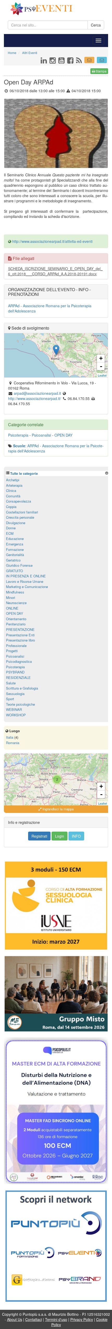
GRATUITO (14, 570)
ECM (10, 533)
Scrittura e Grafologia (22, 688)
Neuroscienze (16, 602)
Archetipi (12, 479)
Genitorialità (15, 554)
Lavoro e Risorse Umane (24, 581)
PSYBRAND (15, 672)
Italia (9, 737)
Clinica (11, 490)
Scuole (19, 445)
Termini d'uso (56, 1319)
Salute (11, 682)
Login (59, 836)
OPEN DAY (63, 435)
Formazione (15, 549)
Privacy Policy (81, 1319)
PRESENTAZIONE (20, 629)
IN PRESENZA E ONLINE (26, 575)
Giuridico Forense (19, 565)
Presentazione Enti (20, 634)
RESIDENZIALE (18, 677)
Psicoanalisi (41, 435)
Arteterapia (14, 485)
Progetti (12, 650)
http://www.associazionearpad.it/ (34, 398)
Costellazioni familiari (22, 512)
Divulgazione (15, 522)
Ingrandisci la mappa (57, 808)
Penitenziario (16, 624)
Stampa (101, 71)
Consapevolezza (18, 501)
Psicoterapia (18, 435)
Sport (10, 698)
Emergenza (14, 544)
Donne (11, 527)
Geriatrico (13, 560)
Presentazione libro (20, 640)
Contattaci (33, 1319)
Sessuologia (15, 693)
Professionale (16, 645)
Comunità (13, 495)
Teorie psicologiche (20, 704)
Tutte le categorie (24, 473)
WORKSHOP (16, 714)
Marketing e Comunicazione (27, 586)
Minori (10, 597)
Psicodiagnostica (19, 661)
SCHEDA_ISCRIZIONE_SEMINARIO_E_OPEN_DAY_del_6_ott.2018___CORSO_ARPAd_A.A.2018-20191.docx (55, 271)
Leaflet (102, 375)
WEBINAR (14, 709)
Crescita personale (20, 517)
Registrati (39, 836)
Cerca (96, 25)
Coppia (11, 506)
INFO (76, 836)
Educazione (15, 538)
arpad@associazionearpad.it (37, 393)
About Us (14, 1319)
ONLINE (12, 608)
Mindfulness (15, 592)
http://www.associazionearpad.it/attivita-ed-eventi (52, 241)
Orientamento (16, 618)
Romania (12, 742)
